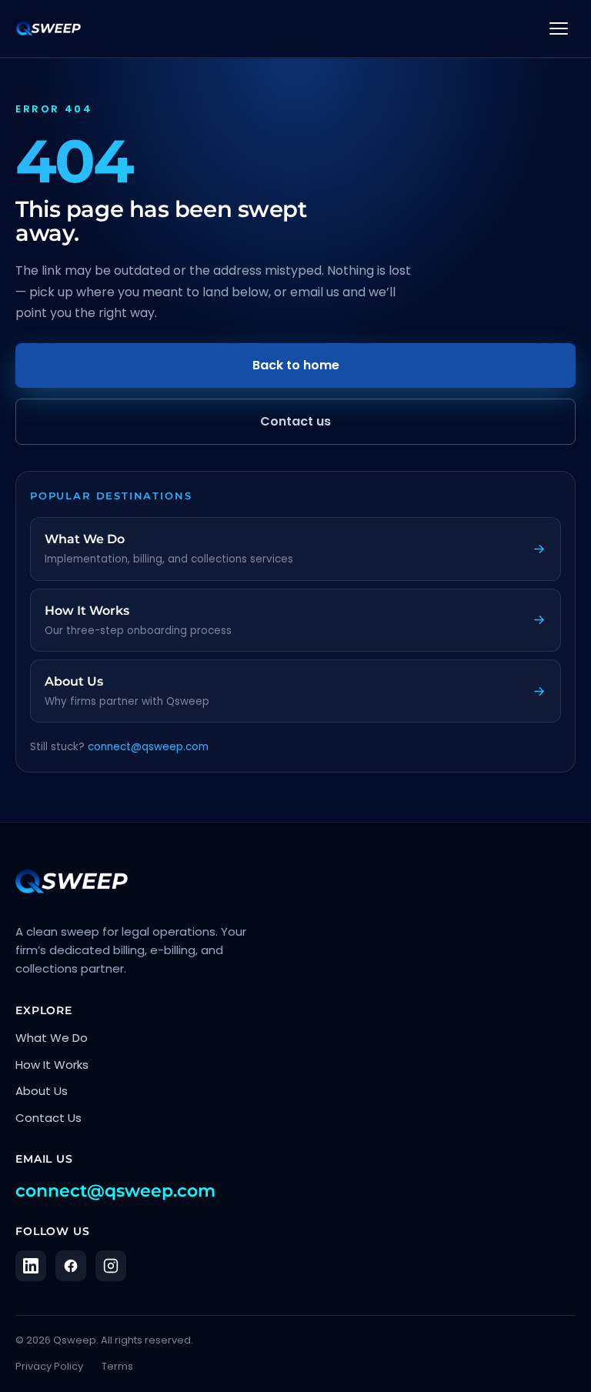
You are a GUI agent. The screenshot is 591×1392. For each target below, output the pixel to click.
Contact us (295, 421)
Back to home (295, 365)
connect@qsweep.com (148, 746)
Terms (117, 1366)
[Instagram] (110, 1265)
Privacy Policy (49, 1366)
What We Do (51, 1038)
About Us (41, 1091)
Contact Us (48, 1118)
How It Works (51, 1065)
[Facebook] (70, 1265)
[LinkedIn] (30, 1265)
